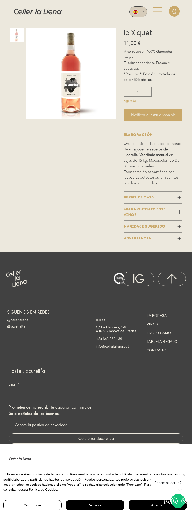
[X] (172, 279)
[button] (174, 11)
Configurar (32, 505)
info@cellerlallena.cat (112, 346)
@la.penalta (16, 326)
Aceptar (157, 505)
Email (14, 384)
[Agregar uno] (147, 92)
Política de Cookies (43, 489)
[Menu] (157, 11)
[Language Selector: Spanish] (138, 11)
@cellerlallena (17, 319)
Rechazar (95, 505)
